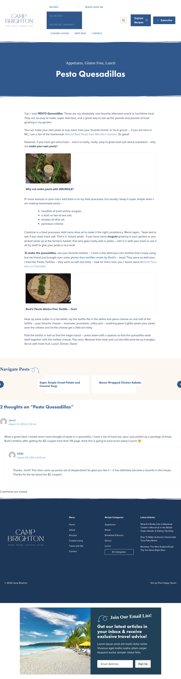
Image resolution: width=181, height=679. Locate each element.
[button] (78, 7)
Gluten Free (94, 63)
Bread (108, 529)
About (72, 529)
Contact (97, 33)
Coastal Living (59, 33)
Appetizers (74, 63)
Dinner (108, 540)
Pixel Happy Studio (167, 582)
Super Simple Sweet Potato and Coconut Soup (60, 384)
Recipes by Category (61, 24)
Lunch (110, 63)
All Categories (119, 551)
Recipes (53, 7)
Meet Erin (80, 33)
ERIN (20, 454)
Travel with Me (94, 7)
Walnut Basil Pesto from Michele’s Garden (91, 134)
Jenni (12, 420)
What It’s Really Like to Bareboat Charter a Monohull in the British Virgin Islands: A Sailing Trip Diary (157, 527)
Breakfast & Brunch (114, 535)
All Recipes (56, 16)
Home (72, 524)
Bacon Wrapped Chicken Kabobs (120, 382)
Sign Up (143, 664)
